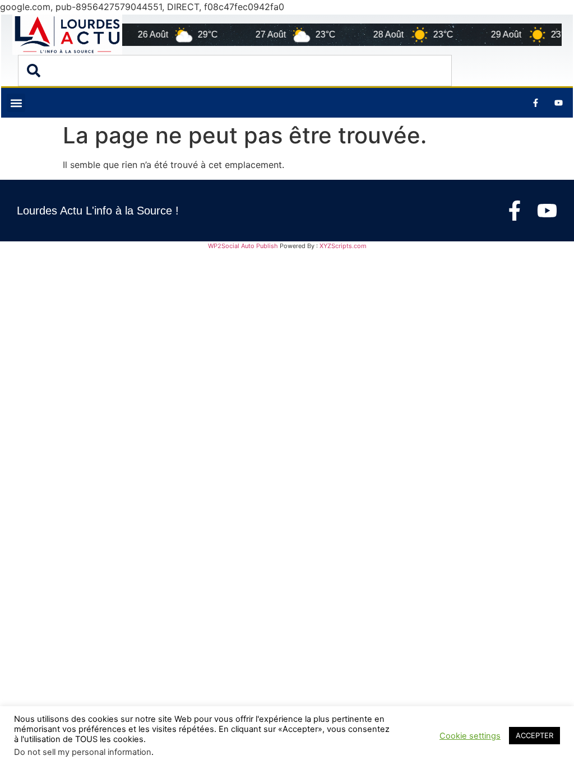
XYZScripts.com (343, 246)
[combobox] (235, 70)
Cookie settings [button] (470, 736)
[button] (16, 103)
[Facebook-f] (514, 210)
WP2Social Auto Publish (243, 246)
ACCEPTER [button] (534, 735)
